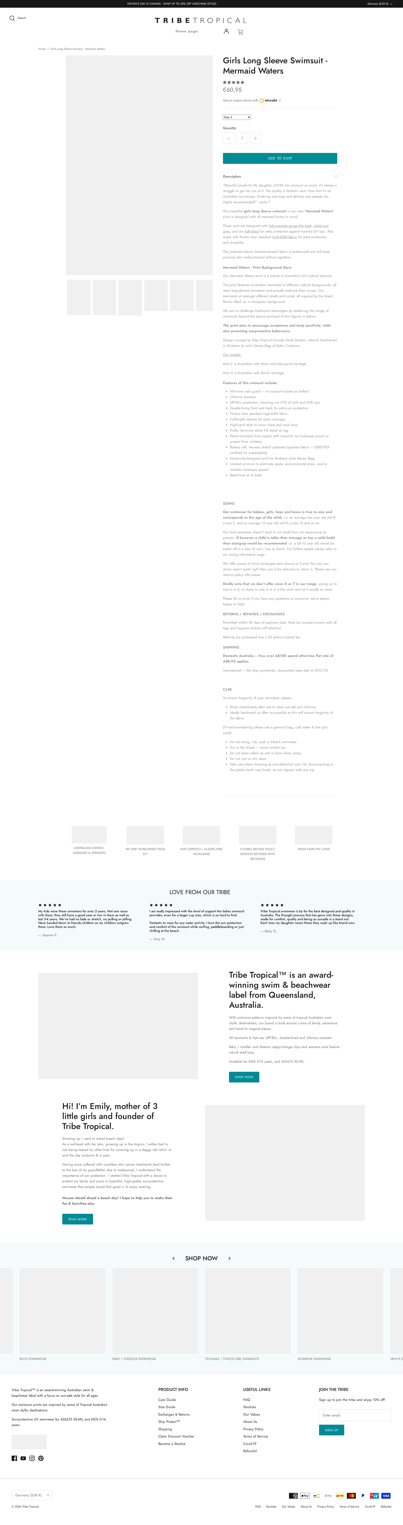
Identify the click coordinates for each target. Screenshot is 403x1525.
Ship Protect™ (169, 1421)
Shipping (165, 1429)
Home (41, 49)
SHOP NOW (244, 1077)
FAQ (246, 1399)
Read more (77, 1219)
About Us (250, 1421)
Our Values (251, 1414)
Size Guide (166, 1407)
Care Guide (167, 1399)
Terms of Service (255, 1436)
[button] (233, 82)
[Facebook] (14, 1458)
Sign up (331, 1430)
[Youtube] (23, 1458)
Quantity (229, 128)
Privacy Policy (253, 1429)
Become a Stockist (171, 1443)
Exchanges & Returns (174, 1414)
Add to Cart (280, 158)
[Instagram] (32, 1458)
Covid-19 (250, 1443)
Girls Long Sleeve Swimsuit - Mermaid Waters (78, 49)
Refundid (250, 1451)
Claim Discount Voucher (176, 1436)
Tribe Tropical (30, 1507)
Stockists (249, 1407)
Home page (187, 31)
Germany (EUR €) (378, 4)
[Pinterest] (41, 1458)
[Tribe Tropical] (201, 20)
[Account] (226, 32)
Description (232, 176)
